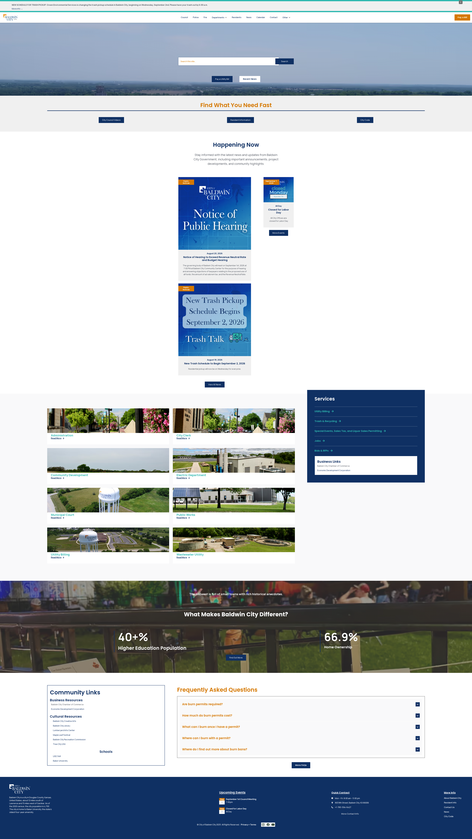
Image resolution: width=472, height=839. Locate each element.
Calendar (260, 17)
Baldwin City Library (61, 725)
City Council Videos (111, 120)
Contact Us (449, 807)
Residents (236, 17)
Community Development (69, 475)
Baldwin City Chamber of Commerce (333, 466)
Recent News (250, 79)
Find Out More (236, 657)
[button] (219, 17)
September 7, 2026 (271, 182)
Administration (62, 435)
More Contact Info (350, 813)
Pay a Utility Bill (222, 79)
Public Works (186, 515)
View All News (214, 384)
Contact (274, 17)
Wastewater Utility (190, 554)
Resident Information (240, 120)
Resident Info (450, 802)
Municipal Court (62, 515)
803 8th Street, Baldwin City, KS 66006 (352, 803)
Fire (205, 17)
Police (196, 17)
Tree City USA (59, 744)
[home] (10, 17)
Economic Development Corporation (333, 470)
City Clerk (184, 435)
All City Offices (231, 814)
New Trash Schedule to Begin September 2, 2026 (214, 363)
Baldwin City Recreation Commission (69, 739)
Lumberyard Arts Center (64, 730)
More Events (279, 233)
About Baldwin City (452, 798)
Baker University (60, 760)
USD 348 (57, 756)
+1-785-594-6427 (343, 807)
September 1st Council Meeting (241, 799)
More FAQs (301, 765)
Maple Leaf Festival (61, 735)
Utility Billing (60, 554)
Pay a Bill (462, 17)
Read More (57, 438)
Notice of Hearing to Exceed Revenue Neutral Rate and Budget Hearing (214, 259)
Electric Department (191, 475)
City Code (365, 120)
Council (184, 17)
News (248, 17)
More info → (17, 9)
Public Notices (186, 182)
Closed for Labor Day (278, 211)
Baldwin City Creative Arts (64, 721)
